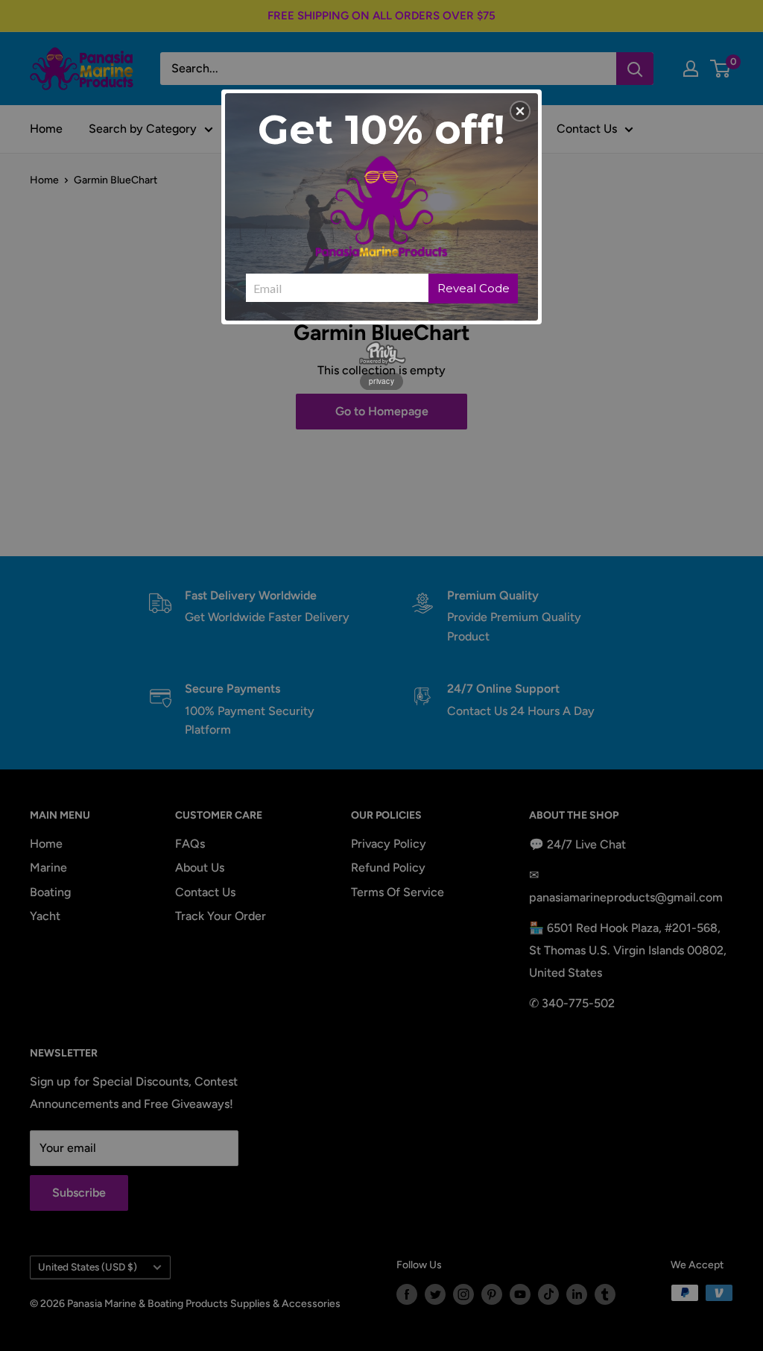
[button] (520, 111)
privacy (381, 381)
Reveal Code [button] (473, 288)
